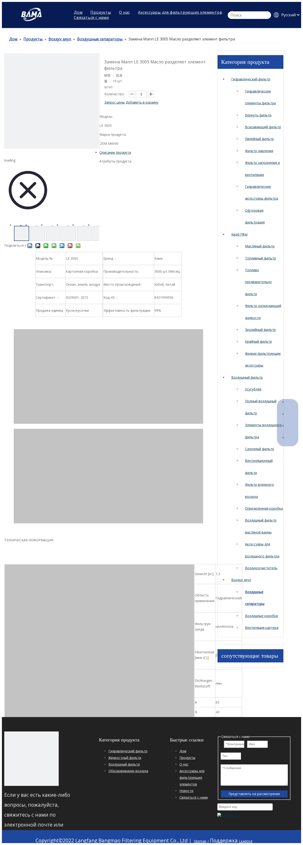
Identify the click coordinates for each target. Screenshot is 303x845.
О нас (183, 764)
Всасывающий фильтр (263, 127)
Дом (182, 751)
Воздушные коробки (261, 615)
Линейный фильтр (259, 138)
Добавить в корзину (142, 102)
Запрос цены (114, 102)
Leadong (245, 841)
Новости (186, 790)
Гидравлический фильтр (250, 79)
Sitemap (200, 841)
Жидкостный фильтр (124, 757)
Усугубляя (253, 389)
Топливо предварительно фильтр (258, 282)
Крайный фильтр (258, 341)
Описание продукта (115, 152)
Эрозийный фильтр (260, 329)
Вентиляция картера (261, 627)
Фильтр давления (259, 151)
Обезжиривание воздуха (128, 771)
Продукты (187, 757)
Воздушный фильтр (247, 377)
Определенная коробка (264, 508)
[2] (31, 758)
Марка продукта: (112, 134)
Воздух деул (241, 580)
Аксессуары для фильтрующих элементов (192, 777)
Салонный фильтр (259, 449)
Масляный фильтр (260, 246)
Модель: (106, 116)
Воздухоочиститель (261, 568)
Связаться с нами (91, 17)
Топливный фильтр (260, 258)
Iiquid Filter (239, 234)
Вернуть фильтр (258, 115)
